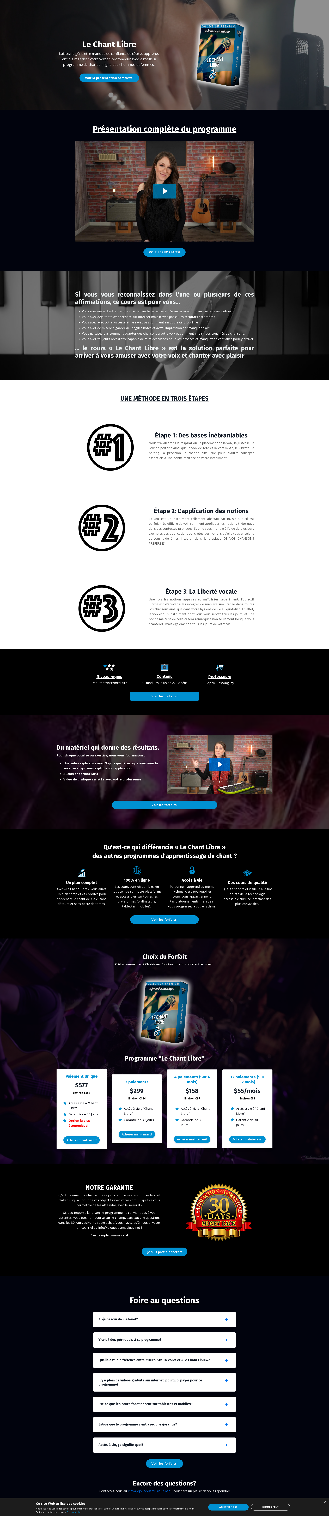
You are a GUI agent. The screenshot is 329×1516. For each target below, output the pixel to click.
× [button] (325, 1502)
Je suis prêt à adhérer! (164, 1252)
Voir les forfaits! (164, 696)
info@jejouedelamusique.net (149, 1491)
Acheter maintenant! (81, 1140)
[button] (81, 1138)
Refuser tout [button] (270, 1507)
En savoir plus (74, 1512)
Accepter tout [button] (228, 1507)
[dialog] (164, 1507)
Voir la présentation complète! (109, 78)
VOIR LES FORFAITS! (164, 252)
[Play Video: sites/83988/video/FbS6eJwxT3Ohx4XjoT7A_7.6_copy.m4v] (219, 764)
